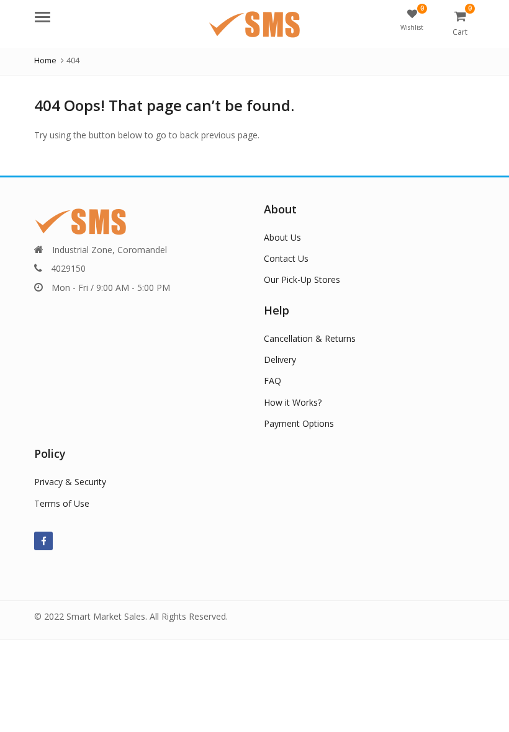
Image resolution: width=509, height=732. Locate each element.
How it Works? (293, 402)
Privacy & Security (70, 482)
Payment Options (299, 423)
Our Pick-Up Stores (302, 279)
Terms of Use (61, 503)
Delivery (280, 359)
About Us (282, 237)
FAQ (272, 380)
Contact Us (286, 258)
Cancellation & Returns (310, 338)
